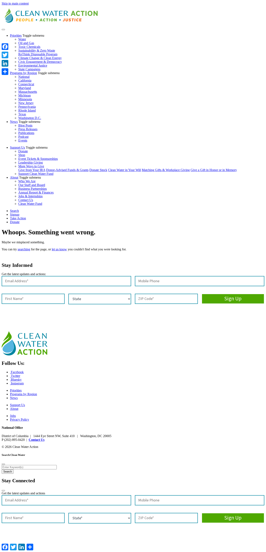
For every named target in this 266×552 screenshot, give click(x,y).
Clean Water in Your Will (124, 170)
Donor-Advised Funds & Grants (67, 170)
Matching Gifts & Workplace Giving (166, 170)
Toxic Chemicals (29, 46)
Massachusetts (27, 91)
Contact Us (25, 200)
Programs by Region (23, 73)
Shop (21, 155)
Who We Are (27, 181)
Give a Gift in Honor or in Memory (214, 170)
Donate (23, 151)
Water (22, 39)
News (14, 121)
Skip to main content (15, 3)
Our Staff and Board (31, 185)
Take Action (18, 218)
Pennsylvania (27, 106)
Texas (22, 114)
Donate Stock (98, 170)
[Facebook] (5, 46)
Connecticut (26, 84)
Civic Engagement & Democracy (40, 61)
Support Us (17, 147)
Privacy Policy (19, 419)
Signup (14, 214)
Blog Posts (25, 125)
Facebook (17, 372)
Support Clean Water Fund (35, 173)
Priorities (16, 35)
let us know (59, 249)
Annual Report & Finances (36, 192)
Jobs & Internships (30, 196)
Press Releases (27, 129)
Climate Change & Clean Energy (40, 58)
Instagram (17, 383)
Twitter (15, 376)
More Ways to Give (31, 166)
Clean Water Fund (30, 203)
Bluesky (16, 379)
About (14, 177)
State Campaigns (29, 69)
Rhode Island (27, 110)
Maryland (24, 88)
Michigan (24, 95)
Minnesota (25, 99)
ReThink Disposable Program (37, 54)
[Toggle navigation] (3, 29)
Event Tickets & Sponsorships (38, 158)
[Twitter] (5, 55)
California (24, 80)
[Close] (3, 464)
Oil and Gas (26, 43)
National (24, 76)
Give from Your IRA (31, 170)
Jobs (13, 416)
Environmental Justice (32, 65)
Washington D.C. (29, 118)
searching (24, 249)
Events (22, 140)
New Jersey (26, 103)
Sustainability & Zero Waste (36, 50)
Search (14, 211)
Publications (26, 133)
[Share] (5, 71)
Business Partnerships (32, 188)
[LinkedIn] (5, 63)
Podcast (23, 136)
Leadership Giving (30, 162)
